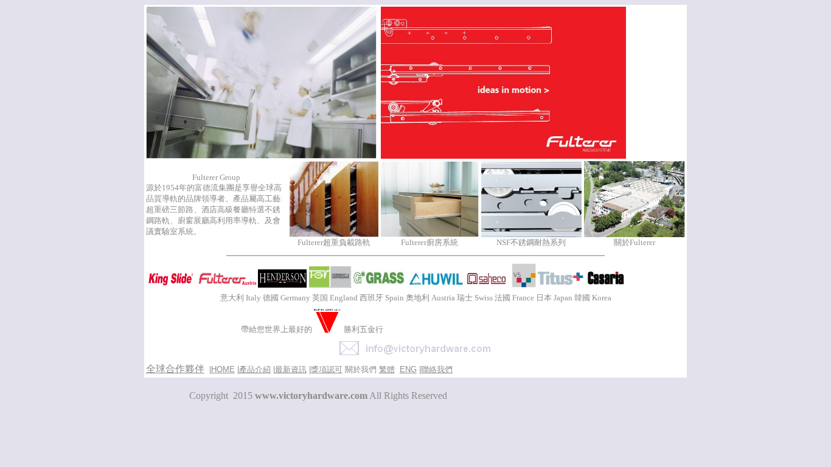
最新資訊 (291, 369)
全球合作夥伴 (175, 369)
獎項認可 (326, 369)
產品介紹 (255, 369)
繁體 (387, 369)
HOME (223, 369)
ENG (408, 369)
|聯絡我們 (436, 369)
